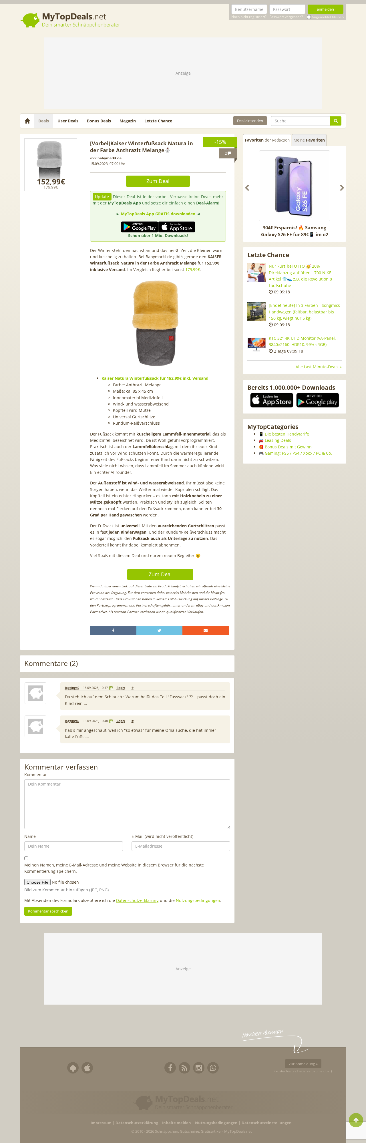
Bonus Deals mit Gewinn (288, 447)
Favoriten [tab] (267, 140)
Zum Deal (158, 181)
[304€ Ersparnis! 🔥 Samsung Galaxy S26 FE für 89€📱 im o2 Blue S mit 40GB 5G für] (294, 185)
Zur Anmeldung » (303, 1063)
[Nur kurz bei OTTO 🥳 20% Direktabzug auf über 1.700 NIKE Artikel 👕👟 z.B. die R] (256, 272)
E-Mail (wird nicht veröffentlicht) (162, 836)
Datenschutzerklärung (137, 900)
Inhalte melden (176, 1122)
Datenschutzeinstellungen (267, 1122)
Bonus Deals (99, 121)
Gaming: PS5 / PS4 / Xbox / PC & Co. (298, 453)
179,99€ (192, 269)
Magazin (128, 121)
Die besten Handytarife (287, 434)
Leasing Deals (278, 440)
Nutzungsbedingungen (198, 900)
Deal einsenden (250, 120)
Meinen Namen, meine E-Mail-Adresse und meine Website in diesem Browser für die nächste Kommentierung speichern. (114, 868)
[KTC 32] (256, 344)
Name (30, 836)
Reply (120, 688)
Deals (43, 121)
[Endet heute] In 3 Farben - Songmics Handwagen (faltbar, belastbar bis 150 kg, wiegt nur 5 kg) (304, 312)
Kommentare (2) (51, 663)
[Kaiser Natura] (51, 165)
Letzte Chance (158, 121)
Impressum (101, 1122)
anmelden (325, 9)
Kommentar (35, 774)
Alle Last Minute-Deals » (319, 366)
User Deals (67, 121)
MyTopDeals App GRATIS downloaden (158, 213)
